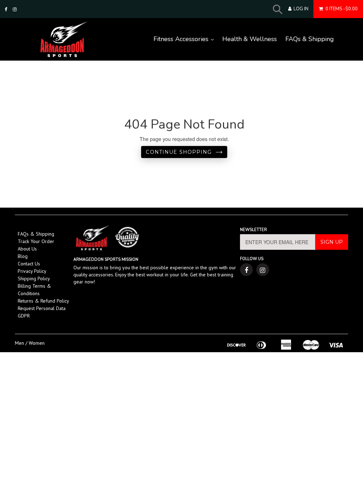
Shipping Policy (34, 278)
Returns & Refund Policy (43, 301)
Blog (23, 256)
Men (19, 343)
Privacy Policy (32, 271)
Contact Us (29, 263)
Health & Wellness (249, 39)
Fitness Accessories (185, 39)
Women (37, 343)
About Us (27, 249)
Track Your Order (36, 241)
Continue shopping (179, 152)
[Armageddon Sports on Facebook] (6, 10)
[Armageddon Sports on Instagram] (14, 10)
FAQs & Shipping (309, 39)
